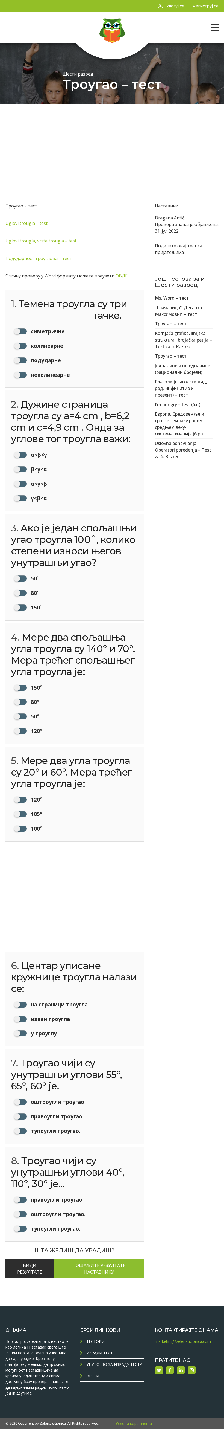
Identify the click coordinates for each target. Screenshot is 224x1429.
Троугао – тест (171, 324)
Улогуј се (175, 6)
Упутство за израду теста (114, 1364)
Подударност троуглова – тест (38, 258)
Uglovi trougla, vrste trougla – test (40, 241)
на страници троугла (59, 1004)
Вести (92, 1375)
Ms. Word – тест (172, 298)
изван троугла (50, 1019)
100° (36, 828)
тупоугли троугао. (55, 1131)
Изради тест (99, 1352)
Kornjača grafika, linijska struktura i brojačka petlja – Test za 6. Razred (183, 339)
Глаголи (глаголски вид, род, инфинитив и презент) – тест (181, 388)
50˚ (34, 578)
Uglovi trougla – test (26, 223)
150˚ (36, 607)
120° (36, 730)
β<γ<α (38, 469)
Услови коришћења (134, 1423)
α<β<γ (38, 454)
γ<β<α (38, 498)
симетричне (47, 331)
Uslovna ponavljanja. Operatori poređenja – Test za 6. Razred (183, 449)
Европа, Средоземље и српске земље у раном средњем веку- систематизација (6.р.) (179, 424)
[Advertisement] (112, 145)
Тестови (95, 1341)
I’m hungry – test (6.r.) (177, 404)
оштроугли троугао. (58, 1214)
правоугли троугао (56, 1116)
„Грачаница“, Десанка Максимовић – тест (178, 311)
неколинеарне (50, 374)
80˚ (34, 593)
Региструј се (206, 6)
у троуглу (43, 1033)
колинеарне (46, 345)
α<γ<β (38, 483)
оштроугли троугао (57, 1102)
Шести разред (78, 74)
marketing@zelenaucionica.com (183, 1341)
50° (34, 716)
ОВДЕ (122, 276)
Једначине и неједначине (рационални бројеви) (182, 369)
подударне (45, 360)
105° (36, 814)
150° (36, 687)
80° (34, 701)
